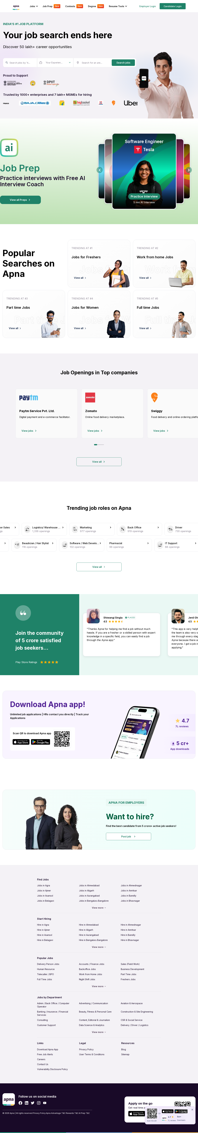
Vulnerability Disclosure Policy (52, 1069)
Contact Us (42, 1064)
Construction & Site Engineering (137, 1011)
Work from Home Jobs (90, 974)
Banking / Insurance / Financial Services (52, 1013)
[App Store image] (21, 742)
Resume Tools (116, 6)
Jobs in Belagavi (45, 900)
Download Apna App (47, 1049)
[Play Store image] (42, 742)
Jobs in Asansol (45, 895)
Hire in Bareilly (128, 935)
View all (97, 461)
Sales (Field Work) (130, 964)
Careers (41, 1059)
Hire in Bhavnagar (130, 940)
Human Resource (46, 969)
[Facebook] (20, 1103)
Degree (95, 6)
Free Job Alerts (45, 1054)
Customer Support (46, 1025)
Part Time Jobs (128, 974)
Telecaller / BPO (45, 974)
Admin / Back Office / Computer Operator (53, 1005)
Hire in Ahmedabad (89, 924)
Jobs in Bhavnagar (130, 900)
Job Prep (51, 6)
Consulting (42, 1020)
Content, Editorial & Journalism (94, 1020)
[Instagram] (39, 1103)
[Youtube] (44, 1103)
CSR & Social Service (131, 1020)
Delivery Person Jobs (48, 964)
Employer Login (147, 6)
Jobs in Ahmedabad (89, 885)
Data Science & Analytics (91, 1025)
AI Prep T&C (84, 1113)
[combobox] (19, 62)
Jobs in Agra (43, 885)
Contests (73, 6)
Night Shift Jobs (87, 979)
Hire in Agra (43, 924)
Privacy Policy (86, 1049)
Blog (123, 1049)
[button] (99, 820)
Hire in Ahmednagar (131, 924)
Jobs (32, 6)
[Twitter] (32, 1102)
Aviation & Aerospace (132, 1003)
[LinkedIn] (26, 1103)
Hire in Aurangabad (89, 935)
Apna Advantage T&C (55, 1113)
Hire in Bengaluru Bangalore (93, 940)
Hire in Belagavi (45, 940)
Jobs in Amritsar (129, 890)
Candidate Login (173, 6)
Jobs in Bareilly (128, 895)
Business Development (132, 969)
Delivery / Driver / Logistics (134, 1025)
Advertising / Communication (93, 1003)
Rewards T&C (72, 1113)
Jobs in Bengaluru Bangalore (94, 900)
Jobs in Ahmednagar (131, 885)
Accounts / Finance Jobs (91, 964)
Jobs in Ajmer (44, 890)
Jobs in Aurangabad (89, 895)
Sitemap (125, 1054)
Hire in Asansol (44, 935)
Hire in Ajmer (43, 930)
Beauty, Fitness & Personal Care (95, 1011)
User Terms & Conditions (91, 1054)
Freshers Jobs (128, 979)
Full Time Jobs (44, 979)
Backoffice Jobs (87, 969)
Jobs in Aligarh (86, 890)
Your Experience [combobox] (54, 62)
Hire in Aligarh (86, 930)
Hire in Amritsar (128, 930)
